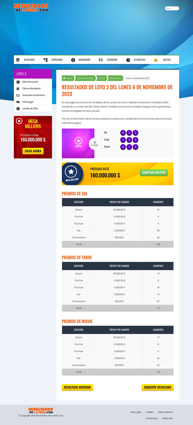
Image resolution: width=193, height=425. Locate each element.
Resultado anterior (77, 387)
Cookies (149, 412)
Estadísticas (139, 59)
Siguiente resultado (157, 387)
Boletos (167, 59)
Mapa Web (168, 418)
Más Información (30, 81)
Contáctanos (152, 418)
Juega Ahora (33, 151)
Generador (112, 59)
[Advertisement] (96, 33)
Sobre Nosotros (165, 412)
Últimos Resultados (31, 88)
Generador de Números (33, 95)
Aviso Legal (136, 412)
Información (84, 59)
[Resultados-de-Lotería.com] (31, 5)
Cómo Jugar (27, 101)
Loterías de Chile (30, 108)
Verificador (56, 59)
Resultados (29, 59)
